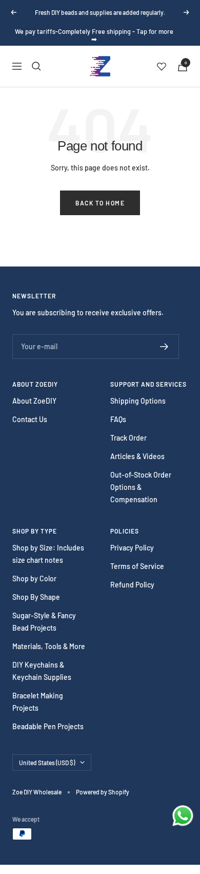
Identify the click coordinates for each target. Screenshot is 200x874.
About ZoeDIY (34, 400)
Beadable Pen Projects (48, 726)
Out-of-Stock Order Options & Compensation (140, 487)
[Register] (164, 346)
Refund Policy (132, 584)
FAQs (118, 419)
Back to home (100, 202)
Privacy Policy (132, 547)
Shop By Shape (36, 597)
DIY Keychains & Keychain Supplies (41, 670)
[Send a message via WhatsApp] (183, 816)
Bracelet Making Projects (37, 701)
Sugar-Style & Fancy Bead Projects (44, 621)
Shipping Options (138, 400)
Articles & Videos (137, 456)
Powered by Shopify (102, 791)
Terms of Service (137, 566)
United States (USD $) (47, 762)
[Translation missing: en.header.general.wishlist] (161, 66)
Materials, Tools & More (48, 646)
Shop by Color (34, 578)
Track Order (128, 437)
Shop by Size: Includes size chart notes (48, 553)
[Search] (36, 66)
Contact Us (29, 419)
